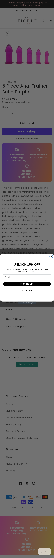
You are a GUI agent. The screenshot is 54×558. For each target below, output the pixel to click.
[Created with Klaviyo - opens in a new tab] (27, 302)
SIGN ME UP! (26, 284)
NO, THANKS (27, 290)
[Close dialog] (51, 256)
